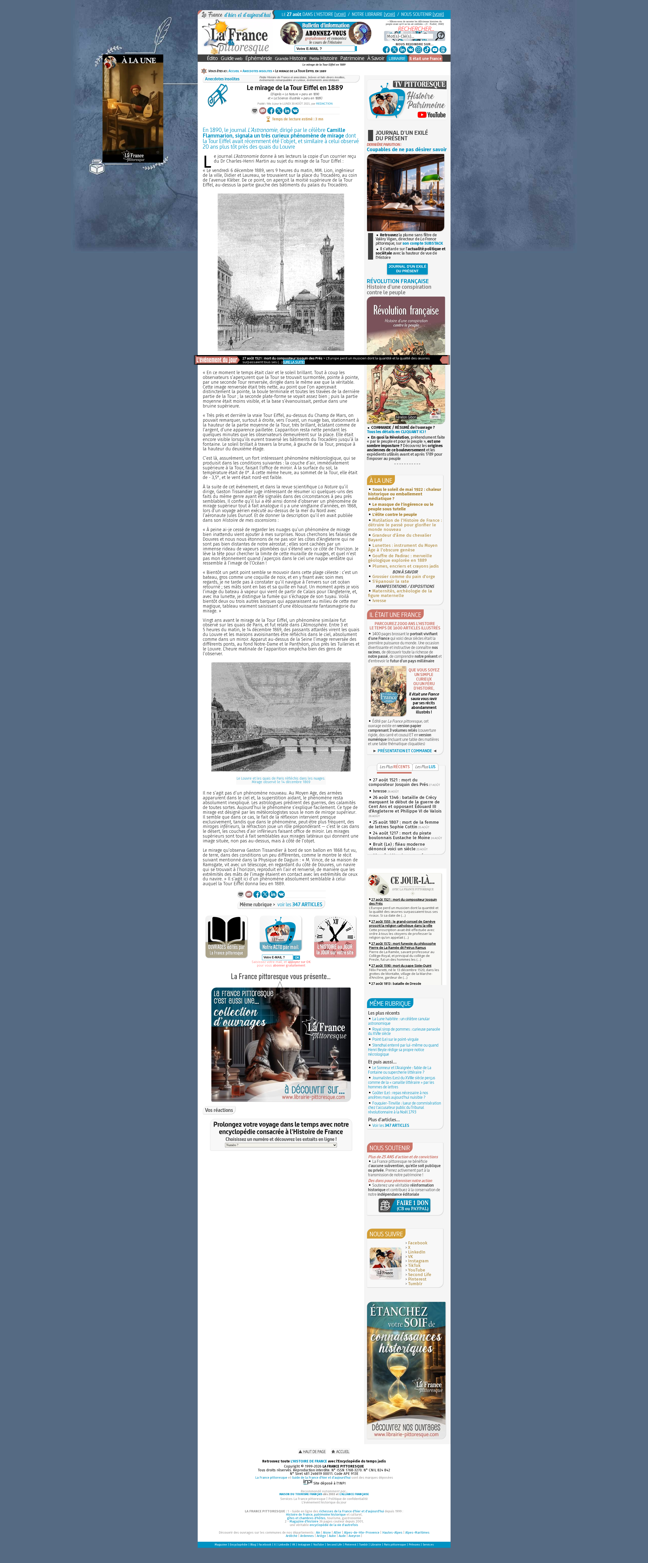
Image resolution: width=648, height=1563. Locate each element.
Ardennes (307, 1536)
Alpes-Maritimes (417, 1532)
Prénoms (414, 1544)
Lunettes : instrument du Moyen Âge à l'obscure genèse (403, 548)
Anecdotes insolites (257, 71)
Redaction (324, 103)
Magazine (221, 1544)
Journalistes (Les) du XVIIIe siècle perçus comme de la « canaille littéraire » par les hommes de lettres (401, 1082)
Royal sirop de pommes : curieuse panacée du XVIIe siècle (404, 1031)
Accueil (234, 71)
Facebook (417, 1243)
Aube (332, 1536)
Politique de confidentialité (348, 1499)
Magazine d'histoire (304, 1521)
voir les (299, 904)
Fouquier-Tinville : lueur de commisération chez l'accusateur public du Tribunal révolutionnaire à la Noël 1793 (404, 1107)
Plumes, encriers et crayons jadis (405, 566)
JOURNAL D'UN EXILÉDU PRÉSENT (407, 268)
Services (428, 1544)
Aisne (327, 1532)
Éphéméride (258, 58)
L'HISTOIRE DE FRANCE (309, 1461)
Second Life (419, 1274)
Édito (212, 58)
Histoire (290, 58)
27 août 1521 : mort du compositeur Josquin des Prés (398, 782)
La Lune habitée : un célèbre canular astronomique (399, 1021)
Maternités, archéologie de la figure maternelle (400, 593)
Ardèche (291, 1536)
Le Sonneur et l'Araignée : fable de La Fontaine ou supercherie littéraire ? (399, 1070)
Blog (253, 1544)
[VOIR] (340, 14)
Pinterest (417, 1279)
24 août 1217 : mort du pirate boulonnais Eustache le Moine (400, 835)
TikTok (414, 1265)
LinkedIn (417, 1252)
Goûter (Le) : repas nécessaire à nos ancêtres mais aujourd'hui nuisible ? (398, 1095)
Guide (231, 58)
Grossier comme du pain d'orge (403, 576)
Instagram (418, 1261)
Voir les (390, 1125)
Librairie (376, 1544)
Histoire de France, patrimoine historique (316, 1514)
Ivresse (379, 600)
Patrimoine (352, 58)
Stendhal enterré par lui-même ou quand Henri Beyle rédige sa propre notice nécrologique (403, 1049)
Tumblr (415, 1283)
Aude (342, 1536)
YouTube (416, 1270)
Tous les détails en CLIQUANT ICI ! (396, 431)
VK (410, 1256)
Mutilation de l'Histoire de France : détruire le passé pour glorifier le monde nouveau (405, 525)
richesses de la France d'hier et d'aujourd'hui (351, 1511)
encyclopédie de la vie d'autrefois (334, 1525)
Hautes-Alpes (392, 1532)
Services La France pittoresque (303, 1499)
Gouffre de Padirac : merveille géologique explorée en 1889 (400, 558)
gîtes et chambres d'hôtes (306, 1518)
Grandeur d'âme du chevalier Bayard (399, 538)
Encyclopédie (239, 1544)
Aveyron (354, 1536)
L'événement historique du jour (324, 1502)
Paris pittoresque (395, 1544)
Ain (318, 1532)
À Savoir (375, 58)
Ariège (321, 1536)
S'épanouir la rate (390, 581)
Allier (337, 1532)
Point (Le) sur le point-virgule (395, 1039)
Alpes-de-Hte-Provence (361, 1532)
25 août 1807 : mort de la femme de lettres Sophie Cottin (404, 824)
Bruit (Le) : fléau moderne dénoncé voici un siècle (397, 847)
